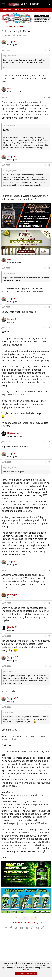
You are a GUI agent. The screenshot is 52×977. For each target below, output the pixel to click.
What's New (6, 9)
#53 (49, 165)
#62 (49, 666)
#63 (49, 707)
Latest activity (20, 9)
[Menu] (4, 4)
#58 (49, 462)
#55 (49, 307)
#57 (49, 441)
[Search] (48, 3)
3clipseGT (8, 35)
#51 (49, 50)
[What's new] (43, 3)
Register (31, 9)
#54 (49, 268)
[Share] (45, 50)
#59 (49, 570)
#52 (49, 97)
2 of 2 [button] (33, 917)
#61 (49, 636)
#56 (49, 327)
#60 (49, 603)
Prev (25, 917)
